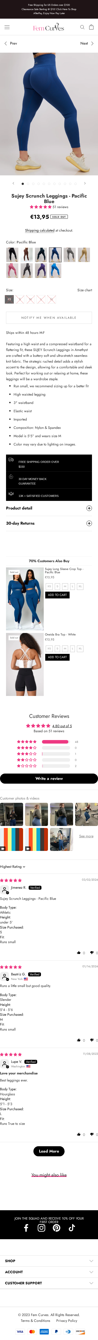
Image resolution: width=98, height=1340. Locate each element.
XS (9, 299)
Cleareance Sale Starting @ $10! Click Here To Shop (49, 9)
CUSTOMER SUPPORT (23, 1283)
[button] (41, 206)
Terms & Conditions (36, 1320)
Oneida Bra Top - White (60, 634)
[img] (11, 880)
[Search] (82, 27)
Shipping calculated (40, 230)
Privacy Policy (66, 1320)
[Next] (85, 183)
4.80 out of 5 (62, 725)
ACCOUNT (14, 1271)
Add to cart (57, 595)
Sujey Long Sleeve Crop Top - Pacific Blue (64, 571)
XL (51, 299)
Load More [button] (49, 1151)
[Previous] (13, 183)
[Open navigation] (7, 27)
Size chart (84, 290)
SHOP (10, 1260)
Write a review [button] (49, 778)
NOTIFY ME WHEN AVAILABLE (49, 317)
